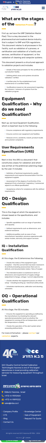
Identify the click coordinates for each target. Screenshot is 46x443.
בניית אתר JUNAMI (23, 438)
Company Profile (10, 411)
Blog (5, 418)
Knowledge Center (33, 411)
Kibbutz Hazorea (23, 1)
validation (6, 336)
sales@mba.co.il (12, 403)
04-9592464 (25, 3)
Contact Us (8, 422)
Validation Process (24, 25)
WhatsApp (13, 440)
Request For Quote (33, 418)
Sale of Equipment (33, 415)
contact (32, 333)
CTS (5, 415)
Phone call (36, 440)
